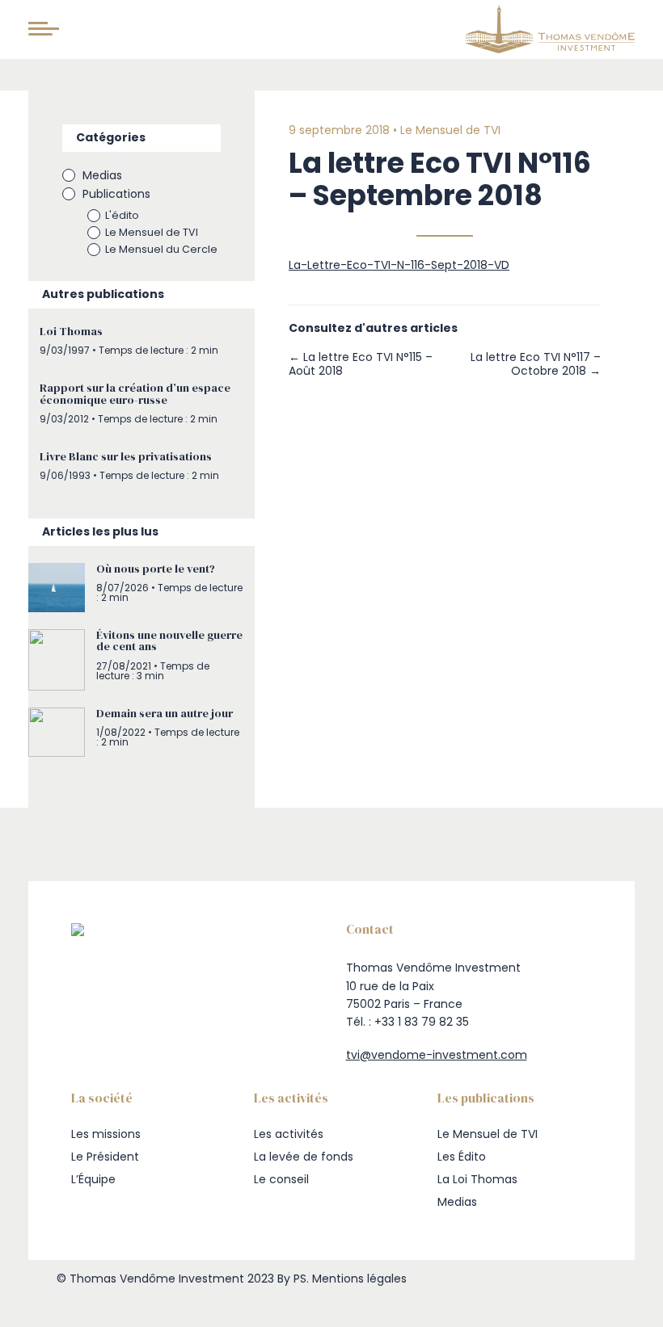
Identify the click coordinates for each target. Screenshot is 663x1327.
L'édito (122, 215)
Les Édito (461, 1157)
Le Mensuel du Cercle (161, 249)
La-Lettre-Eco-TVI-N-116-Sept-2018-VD (399, 265)
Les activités (288, 1134)
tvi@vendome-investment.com (436, 1055)
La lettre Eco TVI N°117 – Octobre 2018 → (536, 364)
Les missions (106, 1134)
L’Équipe (93, 1179)
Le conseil (281, 1179)
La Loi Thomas (477, 1179)
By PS (291, 1278)
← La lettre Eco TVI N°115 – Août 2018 (361, 364)
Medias (102, 175)
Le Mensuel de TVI (151, 232)
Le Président (105, 1157)
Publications (116, 194)
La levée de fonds (303, 1157)
